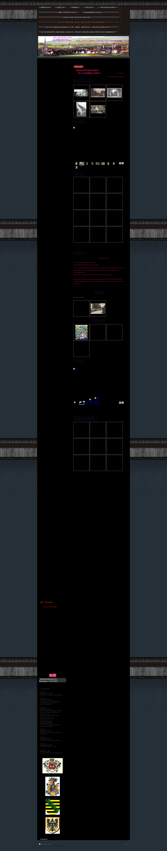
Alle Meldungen (43, 839)
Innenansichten (78, 173)
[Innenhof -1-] (103, 163)
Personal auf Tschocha (80, 253)
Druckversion (44, 844)
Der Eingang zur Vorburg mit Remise (83, 81)
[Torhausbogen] (98, 164)
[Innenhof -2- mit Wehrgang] (114, 163)
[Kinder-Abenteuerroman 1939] (87, 403)
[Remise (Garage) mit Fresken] (81, 109)
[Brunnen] (76, 167)
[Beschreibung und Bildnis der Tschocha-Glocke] (92, 403)
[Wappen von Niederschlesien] (52, 825)
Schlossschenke (99, 292)
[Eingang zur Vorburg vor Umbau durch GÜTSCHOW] (81, 92)
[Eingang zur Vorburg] (98, 92)
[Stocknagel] (76, 403)
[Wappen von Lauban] (52, 765)
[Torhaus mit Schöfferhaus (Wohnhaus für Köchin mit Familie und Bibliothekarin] (92, 163)
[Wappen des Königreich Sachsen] (53, 806)
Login (126, 844)
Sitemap (50, 844)
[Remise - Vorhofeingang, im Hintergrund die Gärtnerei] (98, 109)
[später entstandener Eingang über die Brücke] (87, 163)
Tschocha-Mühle (99, 320)
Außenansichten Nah (79, 121)
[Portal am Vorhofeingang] (114, 93)
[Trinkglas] (99, 384)
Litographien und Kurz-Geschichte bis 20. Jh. (85, 418)
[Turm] (108, 163)
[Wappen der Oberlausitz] (52, 786)
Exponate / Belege (79, 361)
